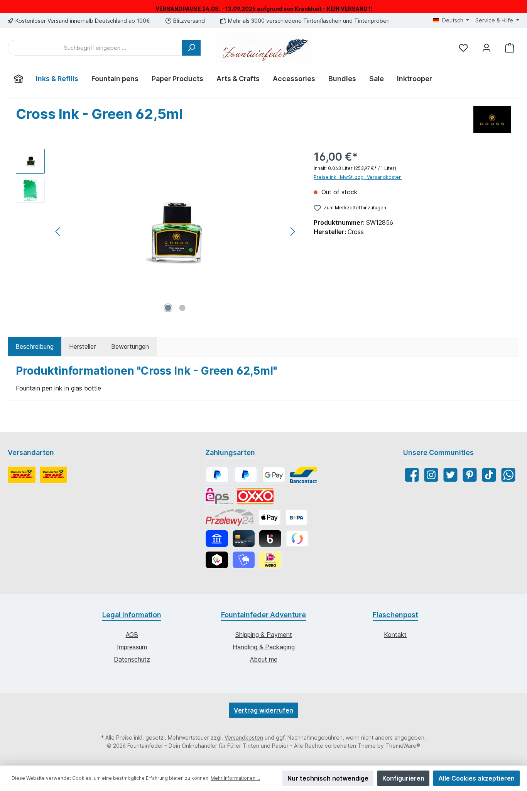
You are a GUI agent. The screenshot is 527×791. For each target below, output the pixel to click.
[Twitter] (450, 475)
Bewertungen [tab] (130, 346)
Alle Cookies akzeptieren (476, 778)
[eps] (219, 496)
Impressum (132, 647)
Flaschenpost (395, 615)
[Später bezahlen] (245, 475)
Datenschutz (132, 659)
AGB (132, 634)
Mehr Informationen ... (235, 778)
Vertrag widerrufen (263, 710)
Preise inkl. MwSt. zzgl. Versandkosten (358, 177)
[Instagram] (431, 475)
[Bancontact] (304, 475)
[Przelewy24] (229, 517)
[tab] (34, 346)
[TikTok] (489, 475)
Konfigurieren (403, 778)
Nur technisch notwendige (327, 778)
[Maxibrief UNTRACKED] (54, 475)
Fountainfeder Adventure (263, 615)
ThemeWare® (402, 745)
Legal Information (131, 615)
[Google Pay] (274, 475)
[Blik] (270, 538)
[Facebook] (412, 475)
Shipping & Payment (263, 634)
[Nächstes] (292, 231)
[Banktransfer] (296, 517)
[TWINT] (216, 560)
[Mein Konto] (486, 48)
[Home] (18, 78)
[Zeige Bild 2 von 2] (182, 308)
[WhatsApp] (508, 475)
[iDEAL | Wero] (270, 560)
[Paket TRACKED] (22, 475)
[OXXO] (255, 496)
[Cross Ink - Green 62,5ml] (175, 232)
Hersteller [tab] (82, 346)
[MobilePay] (243, 560)
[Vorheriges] (58, 231)
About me (263, 659)
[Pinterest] (469, 475)
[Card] (243, 538)
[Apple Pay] (269, 517)
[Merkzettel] (463, 48)
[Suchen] (191, 48)
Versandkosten (244, 737)
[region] (157, 232)
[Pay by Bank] (216, 538)
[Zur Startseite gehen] (264, 47)
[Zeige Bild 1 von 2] (168, 308)
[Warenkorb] (509, 48)
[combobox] (95, 48)
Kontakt (395, 634)
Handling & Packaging (264, 647)
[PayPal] (217, 475)
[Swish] (296, 538)
